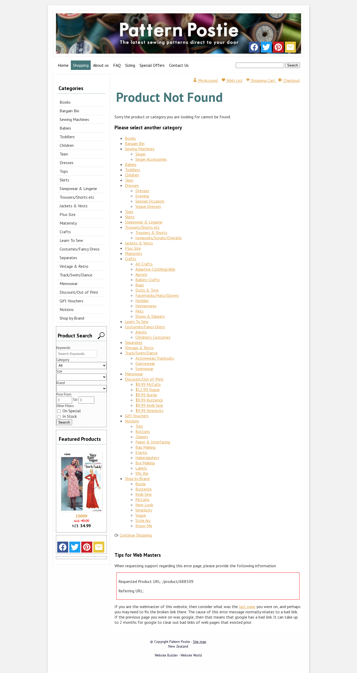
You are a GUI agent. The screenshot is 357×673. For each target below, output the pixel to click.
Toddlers (67, 136)
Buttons (142, 431)
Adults (141, 332)
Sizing (130, 65)
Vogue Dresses (148, 206)
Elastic (141, 452)
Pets (139, 311)
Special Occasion (149, 201)
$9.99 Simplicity (149, 410)
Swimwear (144, 368)
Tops (64, 171)
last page (247, 606)
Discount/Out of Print (79, 292)
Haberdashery (147, 457)
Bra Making (145, 462)
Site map (199, 641)
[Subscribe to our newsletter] (290, 48)
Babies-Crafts (147, 279)
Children (67, 145)
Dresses (66, 162)
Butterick (143, 489)
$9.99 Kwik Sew (149, 405)
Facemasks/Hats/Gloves (157, 295)
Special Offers (152, 65)
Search (292, 65)
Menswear (69, 283)
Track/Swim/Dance (76, 274)
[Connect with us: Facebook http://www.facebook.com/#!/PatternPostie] (254, 48)
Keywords (63, 348)
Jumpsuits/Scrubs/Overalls (158, 237)
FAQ (117, 65)
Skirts (64, 179)
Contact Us (179, 65)
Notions (67, 309)
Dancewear (145, 363)
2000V (82, 516)
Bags (139, 284)
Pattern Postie (179, 641)
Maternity (68, 223)
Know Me (143, 525)
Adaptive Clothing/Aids (155, 269)
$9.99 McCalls (148, 384)
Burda (140, 483)
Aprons (141, 274)
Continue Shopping (136, 535)
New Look (144, 504)
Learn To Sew (71, 240)
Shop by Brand (72, 318)
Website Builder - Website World (178, 655)
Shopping (81, 65)
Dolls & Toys (147, 290)
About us (101, 65)
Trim (139, 426)
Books (65, 102)
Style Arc (143, 520)
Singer (140, 154)
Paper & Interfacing (152, 441)
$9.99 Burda (146, 394)
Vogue (140, 515)
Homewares (146, 305)
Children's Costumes (152, 337)
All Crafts (144, 263)
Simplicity (143, 510)
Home (63, 65)
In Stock (69, 416)
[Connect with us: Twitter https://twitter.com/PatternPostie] (266, 48)
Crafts (65, 231)
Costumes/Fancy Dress (80, 249)
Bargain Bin (69, 110)
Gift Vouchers (71, 300)
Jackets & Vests (74, 205)
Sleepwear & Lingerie (78, 188)
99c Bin (141, 473)
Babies (65, 128)
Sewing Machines (74, 119)
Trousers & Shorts (151, 232)
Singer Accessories (151, 159)
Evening (142, 195)
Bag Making (145, 447)
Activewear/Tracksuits (154, 358)
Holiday (142, 300)
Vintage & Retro (74, 266)
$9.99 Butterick (149, 400)
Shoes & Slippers (150, 316)
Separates (68, 257)
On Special (71, 410)
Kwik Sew (143, 494)
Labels (141, 468)
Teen (64, 154)
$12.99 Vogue (147, 389)
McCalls (142, 499)
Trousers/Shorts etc (77, 197)
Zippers (141, 436)
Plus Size (68, 214)
